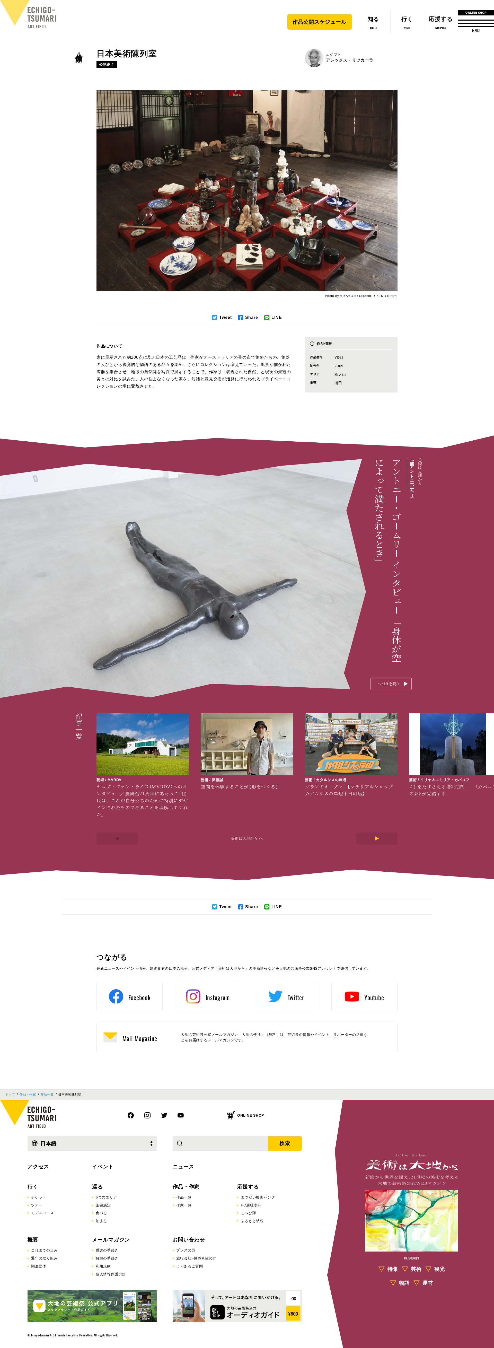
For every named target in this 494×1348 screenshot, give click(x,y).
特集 (392, 1269)
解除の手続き (107, 1258)
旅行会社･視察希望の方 (196, 1258)
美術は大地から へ (247, 838)
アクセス (38, 1166)
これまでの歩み (44, 1250)
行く (33, 1186)
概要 (33, 1239)
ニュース (183, 1166)
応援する (248, 1186)
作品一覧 (47, 1094)
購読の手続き (107, 1250)
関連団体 (38, 1266)
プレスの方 (185, 1250)
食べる (101, 1213)
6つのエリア (106, 1197)
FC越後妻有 (251, 1205)
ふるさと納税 (252, 1221)
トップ (10, 1094)
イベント (103, 1166)
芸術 (416, 1269)
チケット (38, 1197)
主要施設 (103, 1205)
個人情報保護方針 (111, 1274)
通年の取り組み (44, 1258)
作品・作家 (79, 49)
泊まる (101, 1221)
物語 (404, 1283)
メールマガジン (111, 1239)
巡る (97, 1186)
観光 (439, 1269)
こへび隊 (248, 1213)
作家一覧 (183, 1205)
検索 (284, 1143)
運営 (427, 1283)
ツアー (36, 1205)
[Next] (377, 838)
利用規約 (103, 1266)
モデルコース (42, 1213)
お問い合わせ (189, 1239)
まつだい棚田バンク (258, 1197)
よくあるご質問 (189, 1266)
